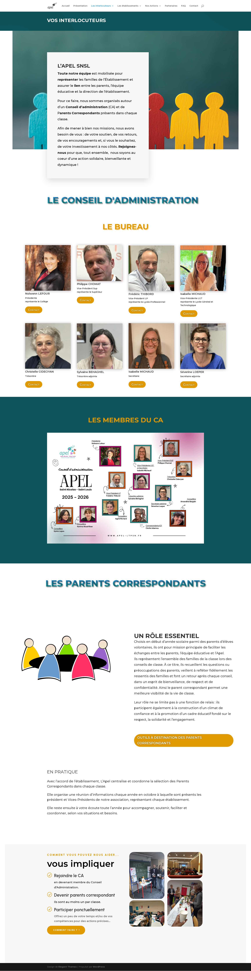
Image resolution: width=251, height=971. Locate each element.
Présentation (80, 6)
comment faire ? (65, 930)
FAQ (183, 6)
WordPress (99, 966)
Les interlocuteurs (101, 6)
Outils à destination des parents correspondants (169, 740)
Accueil (66, 6)
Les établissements (128, 6)
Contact (193, 6)
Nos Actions (151, 6)
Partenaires (171, 6)
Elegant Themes (67, 966)
